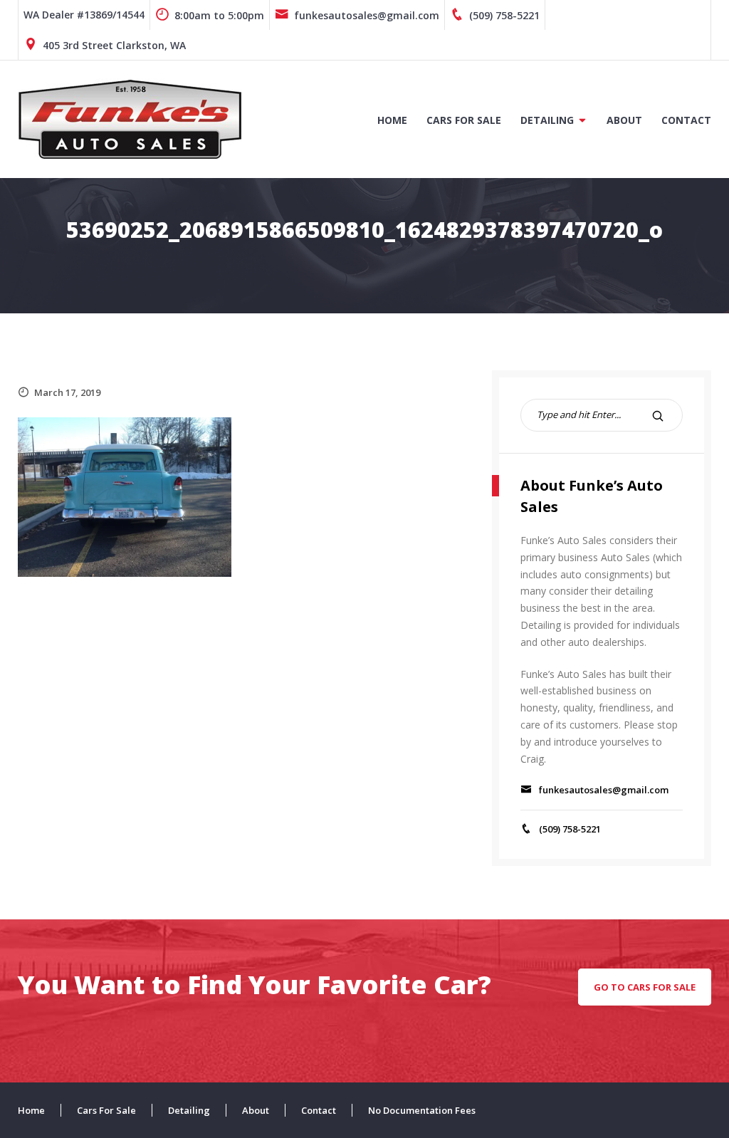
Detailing (547, 120)
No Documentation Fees (422, 1110)
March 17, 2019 (67, 392)
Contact (686, 120)
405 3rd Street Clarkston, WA (114, 45)
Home (392, 120)
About (624, 120)
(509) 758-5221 (504, 15)
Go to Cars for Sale (645, 987)
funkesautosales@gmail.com (366, 15)
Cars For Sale (463, 120)
